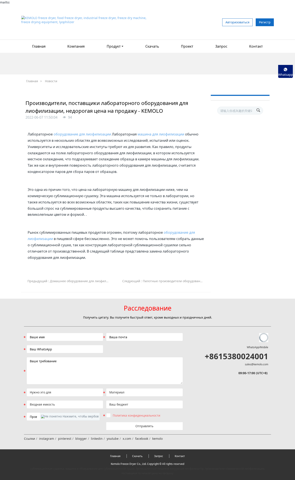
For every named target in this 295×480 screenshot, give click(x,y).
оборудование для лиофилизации (82, 134)
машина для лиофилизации (161, 134)
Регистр (265, 22)
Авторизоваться (237, 22)
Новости (51, 81)
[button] (69, 416)
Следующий (165, 281)
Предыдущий (70, 281)
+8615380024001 (236, 356)
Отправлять (144, 426)
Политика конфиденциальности (136, 415)
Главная (39, 46)
